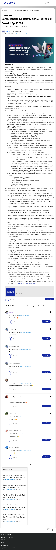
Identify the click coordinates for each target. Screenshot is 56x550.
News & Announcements (21, 33)
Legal (2, 542)
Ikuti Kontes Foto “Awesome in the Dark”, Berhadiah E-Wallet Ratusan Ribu (14, 517)
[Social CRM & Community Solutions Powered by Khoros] (50, 529)
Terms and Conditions (7, 537)
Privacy (3, 540)
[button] (51, 31)
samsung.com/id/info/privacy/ (21, 290)
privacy (17, 288)
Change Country (5, 545)
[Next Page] (35, 464)
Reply (46, 321)
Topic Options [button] (51, 14)
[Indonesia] (9, 2)
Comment (49, 299)
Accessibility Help (6, 534)
